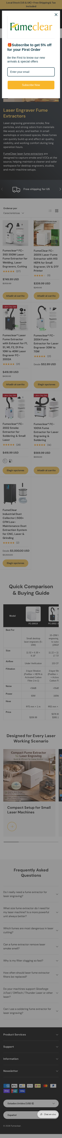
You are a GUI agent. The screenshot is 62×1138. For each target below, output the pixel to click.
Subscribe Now (31, 85)
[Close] (56, 15)
